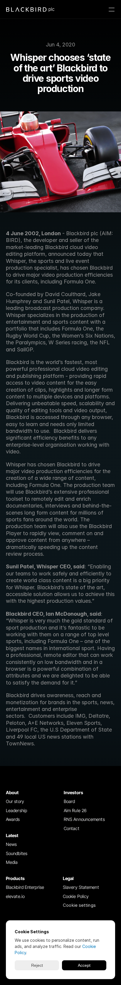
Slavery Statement (81, 887)
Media (12, 862)
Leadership (16, 810)
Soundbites (16, 853)
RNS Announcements (84, 819)
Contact (71, 828)
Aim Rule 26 (75, 810)
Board (69, 801)
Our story (15, 801)
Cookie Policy (76, 896)
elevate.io (15, 896)
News (11, 844)
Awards (13, 819)
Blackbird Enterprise (25, 887)
